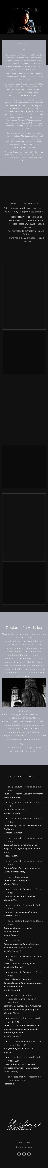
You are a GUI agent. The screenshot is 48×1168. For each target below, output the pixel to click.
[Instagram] (24, 1154)
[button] (24, 3)
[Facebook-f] (19, 1154)
